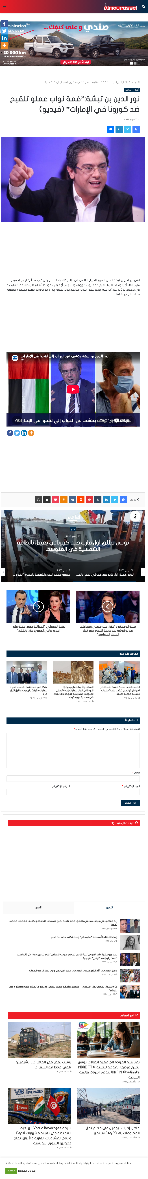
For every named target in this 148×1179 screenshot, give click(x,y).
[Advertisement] (73, 252)
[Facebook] (10, 433)
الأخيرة (38, 907)
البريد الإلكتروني (131, 786)
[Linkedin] (24, 433)
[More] (31, 433)
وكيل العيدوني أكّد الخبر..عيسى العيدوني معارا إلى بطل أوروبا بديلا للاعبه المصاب (73, 970)
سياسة (128, 90)
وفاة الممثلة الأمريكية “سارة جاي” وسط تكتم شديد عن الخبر (84, 937)
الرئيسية (133, 82)
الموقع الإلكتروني (61, 786)
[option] (73, 546)
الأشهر (109, 907)
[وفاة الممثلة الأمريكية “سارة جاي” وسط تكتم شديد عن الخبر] (130, 942)
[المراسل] (120, 6)
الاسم (136, 772)
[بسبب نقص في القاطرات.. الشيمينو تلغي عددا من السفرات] (39, 1040)
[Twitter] (17, 433)
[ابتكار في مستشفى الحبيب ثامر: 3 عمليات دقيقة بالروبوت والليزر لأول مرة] (26, 672)
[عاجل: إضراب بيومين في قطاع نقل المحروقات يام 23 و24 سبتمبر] (108, 1106)
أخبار (125, 82)
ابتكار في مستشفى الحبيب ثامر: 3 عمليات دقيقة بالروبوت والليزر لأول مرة (28, 690)
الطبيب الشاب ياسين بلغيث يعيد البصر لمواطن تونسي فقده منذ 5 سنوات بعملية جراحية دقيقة (120, 690)
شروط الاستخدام (56, 1163)
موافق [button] (11, 1170)
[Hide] (1, 52)
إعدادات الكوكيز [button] (27, 1170)
